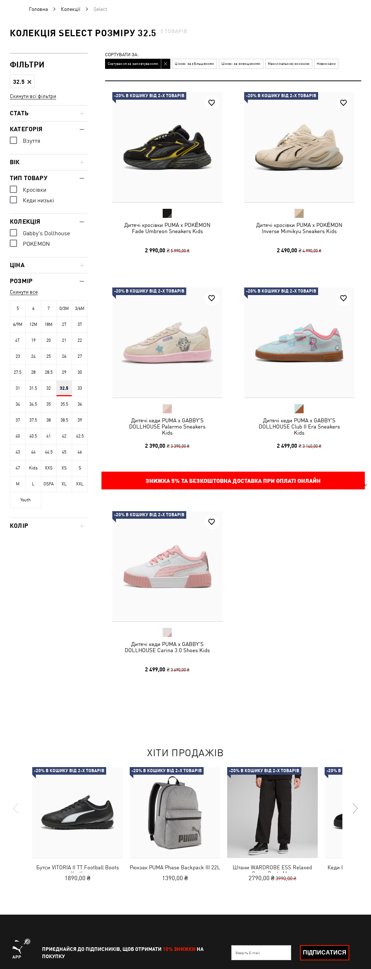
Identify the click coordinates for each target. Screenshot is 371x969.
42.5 (80, 436)
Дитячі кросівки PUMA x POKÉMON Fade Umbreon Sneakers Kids (167, 228)
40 (18, 436)
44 (33, 452)
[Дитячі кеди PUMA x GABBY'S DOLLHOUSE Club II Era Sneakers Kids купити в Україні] (299, 342)
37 (18, 420)
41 (48, 436)
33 (80, 388)
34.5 (33, 404)
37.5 (33, 420)
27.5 (17, 372)
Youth (25, 499)
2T (64, 324)
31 (18, 388)
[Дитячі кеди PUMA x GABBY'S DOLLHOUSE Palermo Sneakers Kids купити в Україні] (167, 342)
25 (48, 356)
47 (18, 468)
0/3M (64, 308)
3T (80, 324)
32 (48, 388)
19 (33, 340)
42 (64, 436)
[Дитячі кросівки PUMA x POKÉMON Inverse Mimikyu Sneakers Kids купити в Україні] (299, 147)
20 (48, 340)
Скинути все (24, 292)
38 (48, 420)
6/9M (17, 324)
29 (64, 372)
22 (80, 340)
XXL (80, 483)
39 (80, 420)
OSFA (48, 483)
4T (17, 340)
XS (64, 468)
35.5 (64, 404)
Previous (16, 808)
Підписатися (324, 952)
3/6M (79, 308)
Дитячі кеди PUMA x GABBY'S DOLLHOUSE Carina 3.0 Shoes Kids (167, 647)
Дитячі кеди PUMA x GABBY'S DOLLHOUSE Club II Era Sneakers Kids (298, 426)
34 (18, 404)
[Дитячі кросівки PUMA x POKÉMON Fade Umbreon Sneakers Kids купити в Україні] (167, 147)
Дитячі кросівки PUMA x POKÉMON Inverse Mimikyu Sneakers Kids (299, 228)
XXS (49, 468)
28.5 (49, 372)
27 (80, 356)
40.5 (33, 436)
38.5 (64, 420)
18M (49, 324)
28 (33, 372)
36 (80, 404)
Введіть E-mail (247, 953)
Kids (33, 468)
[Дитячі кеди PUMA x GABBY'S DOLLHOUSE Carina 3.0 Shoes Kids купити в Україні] (167, 566)
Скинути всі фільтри (33, 96)
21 (64, 340)
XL (64, 483)
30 (80, 372)
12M (33, 324)
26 (64, 356)
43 (18, 452)
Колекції (70, 9)
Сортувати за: (122, 55)
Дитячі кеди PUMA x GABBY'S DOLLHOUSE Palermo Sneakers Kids (167, 426)
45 (64, 452)
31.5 (33, 388)
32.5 (64, 388)
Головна (38, 9)
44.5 (49, 452)
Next (354, 808)
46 (80, 452)
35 (48, 404)
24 (33, 356)
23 (18, 356)
